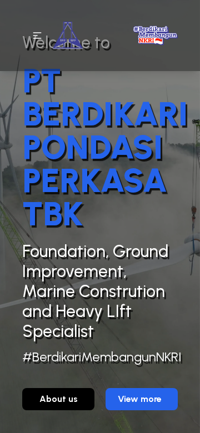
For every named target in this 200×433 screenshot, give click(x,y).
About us (58, 399)
